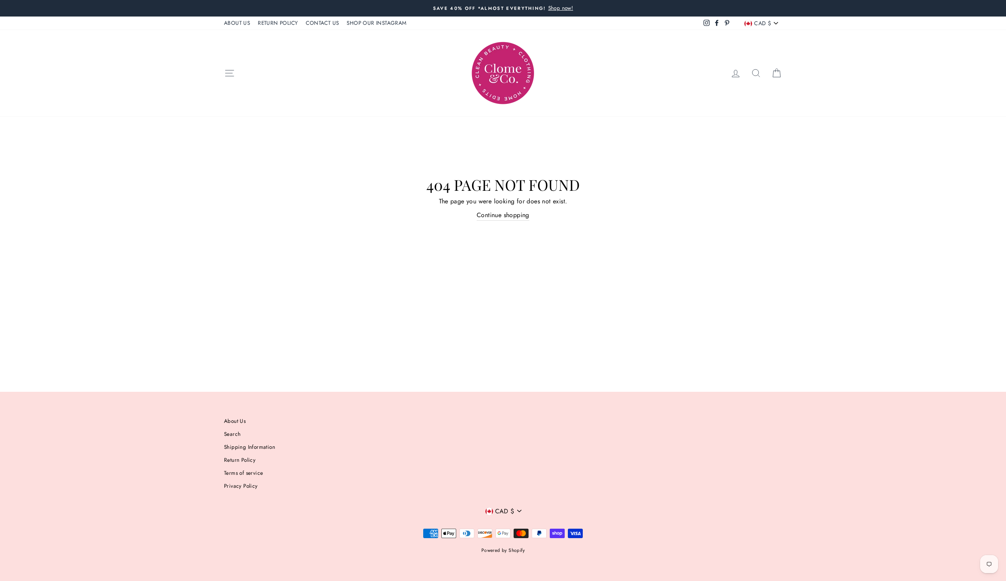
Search (232, 434)
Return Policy (239, 460)
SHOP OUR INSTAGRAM (376, 23)
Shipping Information (249, 447)
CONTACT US (322, 23)
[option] (503, 8)
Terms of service (243, 473)
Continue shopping (503, 214)
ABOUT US (237, 23)
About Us (235, 421)
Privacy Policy (241, 486)
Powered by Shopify (503, 550)
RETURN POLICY (278, 23)
